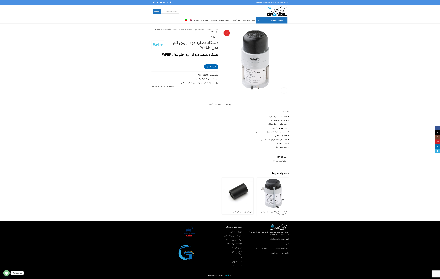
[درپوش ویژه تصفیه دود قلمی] (238, 193)
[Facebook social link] (170, 2)
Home (216, 29)
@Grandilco (267, 2)
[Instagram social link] (164, 2)
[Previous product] (217, 37)
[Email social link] (161, 86)
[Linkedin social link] (157, 2)
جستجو (156, 11)
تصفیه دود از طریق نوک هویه (183, 29)
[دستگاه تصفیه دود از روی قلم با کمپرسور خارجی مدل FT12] (273, 193)
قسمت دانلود (237, 266)
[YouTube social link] (161, 2)
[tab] (228, 103)
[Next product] (211, 37)
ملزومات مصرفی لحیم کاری (233, 235)
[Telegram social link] (154, 2)
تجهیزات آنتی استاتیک (234, 243)
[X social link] (167, 2)
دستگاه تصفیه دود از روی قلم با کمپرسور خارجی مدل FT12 (274, 212)
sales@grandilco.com (277, 239)
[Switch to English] (191, 20)
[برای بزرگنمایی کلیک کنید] (284, 90)
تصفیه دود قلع (199, 29)
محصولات (209, 29)
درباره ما (239, 254)
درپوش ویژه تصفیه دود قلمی (242, 211)
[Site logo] (277, 11)
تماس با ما (238, 258)
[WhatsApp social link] (155, 86)
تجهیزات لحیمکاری (236, 232)
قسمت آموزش (237, 262)
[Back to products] (214, 37)
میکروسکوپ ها (237, 247)
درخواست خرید (211, 67)
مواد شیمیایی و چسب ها (234, 239)
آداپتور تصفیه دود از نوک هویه (202, 82)
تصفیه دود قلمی (186, 82)
